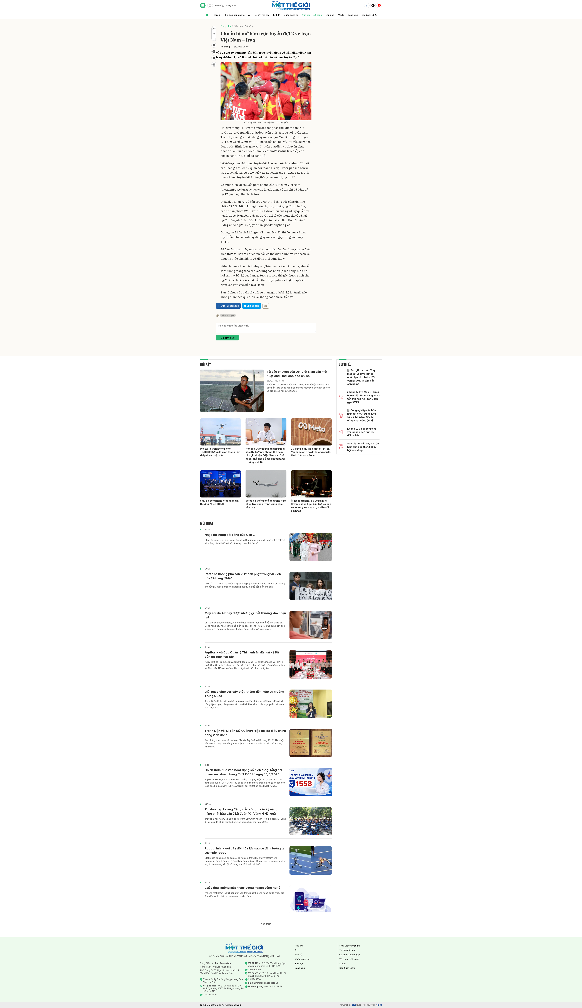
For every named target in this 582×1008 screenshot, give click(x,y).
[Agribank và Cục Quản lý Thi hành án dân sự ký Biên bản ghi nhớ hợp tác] (310, 664)
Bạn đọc (330, 14)
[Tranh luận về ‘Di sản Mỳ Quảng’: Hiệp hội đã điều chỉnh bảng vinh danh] (310, 743)
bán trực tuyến (228, 315)
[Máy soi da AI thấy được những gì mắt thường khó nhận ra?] (310, 625)
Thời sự (216, 14)
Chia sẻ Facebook (230, 306)
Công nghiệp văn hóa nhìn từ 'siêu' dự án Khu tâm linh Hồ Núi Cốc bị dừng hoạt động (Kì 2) (361, 415)
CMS (356, 1005)
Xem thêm (266, 924)
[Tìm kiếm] (210, 5)
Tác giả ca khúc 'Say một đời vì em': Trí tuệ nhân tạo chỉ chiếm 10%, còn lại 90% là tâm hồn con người (361, 377)
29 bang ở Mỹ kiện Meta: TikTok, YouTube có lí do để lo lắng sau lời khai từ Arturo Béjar (311, 452)
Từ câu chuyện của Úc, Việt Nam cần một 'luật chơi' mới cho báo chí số (297, 374)
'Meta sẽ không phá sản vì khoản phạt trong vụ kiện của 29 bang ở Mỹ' (243, 576)
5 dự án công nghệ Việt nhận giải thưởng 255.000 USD (219, 502)
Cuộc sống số (291, 14)
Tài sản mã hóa (261, 14)
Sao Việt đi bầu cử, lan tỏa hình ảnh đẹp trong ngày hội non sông (363, 447)
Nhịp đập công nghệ (234, 14)
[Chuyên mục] (203, 5)
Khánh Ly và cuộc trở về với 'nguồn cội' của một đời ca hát (361, 432)
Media (341, 14)
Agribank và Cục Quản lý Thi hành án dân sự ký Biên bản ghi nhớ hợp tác (243, 654)
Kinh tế (276, 14)
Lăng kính (353, 14)
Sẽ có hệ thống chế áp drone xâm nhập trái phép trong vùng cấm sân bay (266, 504)
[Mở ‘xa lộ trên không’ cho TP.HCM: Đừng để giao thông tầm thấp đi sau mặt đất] (220, 431)
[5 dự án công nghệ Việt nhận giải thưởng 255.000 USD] (220, 483)
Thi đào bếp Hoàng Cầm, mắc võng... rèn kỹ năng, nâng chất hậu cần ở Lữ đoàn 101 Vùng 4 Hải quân (241, 811)
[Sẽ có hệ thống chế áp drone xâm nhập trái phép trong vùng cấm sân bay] (266, 483)
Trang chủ (226, 26)
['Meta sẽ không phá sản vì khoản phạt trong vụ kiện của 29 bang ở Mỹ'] (310, 586)
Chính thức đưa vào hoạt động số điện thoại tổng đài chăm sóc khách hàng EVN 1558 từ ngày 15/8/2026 (243, 772)
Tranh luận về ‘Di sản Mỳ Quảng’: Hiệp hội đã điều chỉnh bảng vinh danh (245, 733)
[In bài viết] (213, 64)
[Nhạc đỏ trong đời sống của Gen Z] (310, 547)
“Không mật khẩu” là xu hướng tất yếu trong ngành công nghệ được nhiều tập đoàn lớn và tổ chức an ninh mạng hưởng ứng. (244, 894)
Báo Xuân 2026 (369, 14)
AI (249, 14)
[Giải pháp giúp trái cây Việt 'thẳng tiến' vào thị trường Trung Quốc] (310, 704)
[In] (266, 306)
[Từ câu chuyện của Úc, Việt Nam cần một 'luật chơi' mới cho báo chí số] (232, 391)
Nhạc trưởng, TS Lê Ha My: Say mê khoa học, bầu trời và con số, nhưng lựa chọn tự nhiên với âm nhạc (311, 505)
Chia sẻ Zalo (253, 306)
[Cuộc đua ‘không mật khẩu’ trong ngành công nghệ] (310, 900)
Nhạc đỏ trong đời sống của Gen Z (230, 535)
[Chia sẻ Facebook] (213, 51)
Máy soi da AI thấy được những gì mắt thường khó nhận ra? (245, 615)
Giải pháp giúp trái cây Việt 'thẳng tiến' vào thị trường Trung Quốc (244, 694)
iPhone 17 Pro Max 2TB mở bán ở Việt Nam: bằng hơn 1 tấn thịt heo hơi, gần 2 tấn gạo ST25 (363, 397)
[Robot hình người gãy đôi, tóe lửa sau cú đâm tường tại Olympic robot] (310, 860)
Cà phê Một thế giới (349, 954)
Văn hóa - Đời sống (312, 14)
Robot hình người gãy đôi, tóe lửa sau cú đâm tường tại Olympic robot (245, 850)
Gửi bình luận (227, 338)
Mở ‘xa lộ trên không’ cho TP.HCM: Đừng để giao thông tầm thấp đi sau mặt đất (220, 452)
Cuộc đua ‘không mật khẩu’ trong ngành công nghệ (242, 887)
